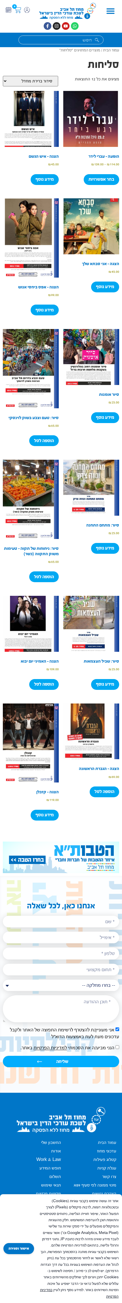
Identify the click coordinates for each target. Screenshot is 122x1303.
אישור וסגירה (19, 1248)
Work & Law (48, 1159)
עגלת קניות (106, 1168)
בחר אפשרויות (101, 179)
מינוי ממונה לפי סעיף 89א (95, 1185)
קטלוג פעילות (104, 1159)
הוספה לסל (44, 440)
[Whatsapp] (75, 26)
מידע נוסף (44, 179)
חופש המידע (50, 1168)
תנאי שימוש (51, 1185)
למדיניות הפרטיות (50, 1048)
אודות (56, 1151)
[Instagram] (56, 26)
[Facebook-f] (47, 26)
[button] (110, 11)
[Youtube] (66, 26)
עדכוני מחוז (106, 1151)
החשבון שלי (51, 1142)
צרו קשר (109, 1176)
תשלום (55, 1176)
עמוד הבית (111, 50)
